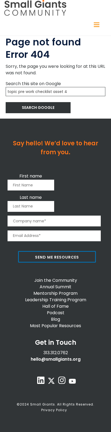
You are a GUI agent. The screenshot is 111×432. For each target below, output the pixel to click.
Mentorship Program (55, 293)
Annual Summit (55, 287)
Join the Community (55, 280)
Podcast (55, 313)
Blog (55, 319)
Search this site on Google (33, 84)
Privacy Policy (54, 410)
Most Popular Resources (55, 326)
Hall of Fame (55, 306)
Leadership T (38, 300)
